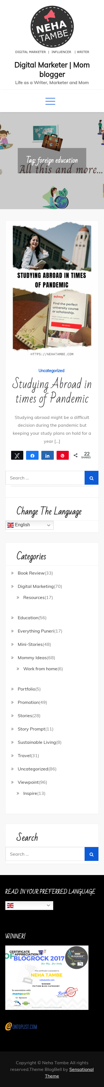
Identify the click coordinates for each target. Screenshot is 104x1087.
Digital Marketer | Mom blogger (52, 69)
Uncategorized (51, 370)
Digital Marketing (36, 586)
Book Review (31, 573)
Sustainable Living (37, 742)
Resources (34, 597)
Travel (24, 755)
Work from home (40, 668)
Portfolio (26, 689)
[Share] (48, 455)
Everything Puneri (36, 631)
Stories (25, 715)
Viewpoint (28, 782)
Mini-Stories (30, 644)
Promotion (28, 702)
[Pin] (63, 455)
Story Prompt (31, 729)
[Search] (91, 478)
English (22, 525)
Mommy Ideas (32, 657)
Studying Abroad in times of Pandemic (52, 391)
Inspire (30, 793)
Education (28, 617)
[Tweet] (17, 455)
